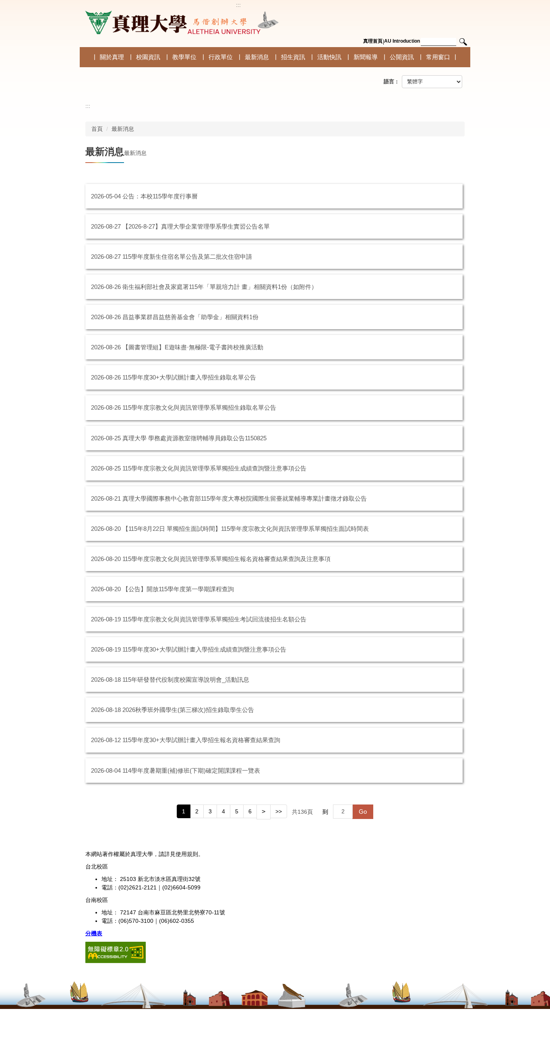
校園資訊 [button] (148, 57)
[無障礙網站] (115, 952)
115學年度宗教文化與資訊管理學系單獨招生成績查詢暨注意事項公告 (214, 468)
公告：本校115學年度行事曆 (160, 196)
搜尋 (463, 42)
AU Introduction (402, 41)
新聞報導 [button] (366, 57)
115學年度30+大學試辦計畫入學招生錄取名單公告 (189, 377)
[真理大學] (180, 22)
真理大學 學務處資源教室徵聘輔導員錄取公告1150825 (194, 438)
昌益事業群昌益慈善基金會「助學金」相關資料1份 (190, 317)
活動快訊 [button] (329, 57)
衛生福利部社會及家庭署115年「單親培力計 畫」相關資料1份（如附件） (219, 286)
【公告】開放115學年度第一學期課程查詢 (178, 589)
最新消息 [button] (257, 57)
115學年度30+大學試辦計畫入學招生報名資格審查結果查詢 (201, 739)
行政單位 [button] (221, 57)
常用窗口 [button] (438, 57)
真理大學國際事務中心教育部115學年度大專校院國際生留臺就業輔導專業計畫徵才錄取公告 (244, 498)
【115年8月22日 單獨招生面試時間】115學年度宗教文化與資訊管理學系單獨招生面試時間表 (245, 528)
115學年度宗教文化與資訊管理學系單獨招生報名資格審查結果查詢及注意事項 (226, 558)
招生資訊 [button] (293, 57)
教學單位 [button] (184, 57)
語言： (391, 81)
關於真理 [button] (112, 57)
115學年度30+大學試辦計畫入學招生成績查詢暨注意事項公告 (204, 649)
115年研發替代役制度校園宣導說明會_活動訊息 (185, 679)
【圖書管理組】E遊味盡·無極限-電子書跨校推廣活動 (192, 347)
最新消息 (123, 129)
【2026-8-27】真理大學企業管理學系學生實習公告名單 (196, 226)
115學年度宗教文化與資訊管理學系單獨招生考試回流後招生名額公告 (214, 619)
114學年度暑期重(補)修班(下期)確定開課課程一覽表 (191, 770)
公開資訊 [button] (402, 57)
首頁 (97, 129)
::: (238, 5)
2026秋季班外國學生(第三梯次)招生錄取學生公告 (188, 709)
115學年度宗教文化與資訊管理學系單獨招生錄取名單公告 (199, 407)
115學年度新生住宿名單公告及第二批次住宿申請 (187, 256)
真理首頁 (373, 41)
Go (363, 811)
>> (278, 811)
